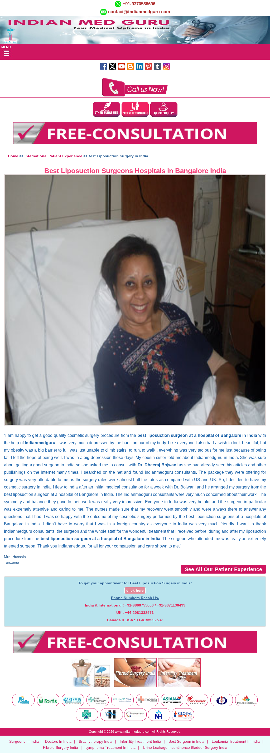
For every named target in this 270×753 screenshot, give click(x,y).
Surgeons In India (24, 741)
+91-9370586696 (138, 3)
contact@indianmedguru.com (139, 11)
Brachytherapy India (95, 741)
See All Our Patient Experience (223, 569)
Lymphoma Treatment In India (110, 747)
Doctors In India (58, 741)
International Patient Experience (53, 156)
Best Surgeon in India (186, 741)
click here (135, 590)
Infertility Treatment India (140, 741)
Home (13, 156)
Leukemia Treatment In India (236, 741)
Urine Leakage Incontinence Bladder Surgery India (185, 747)
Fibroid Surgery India (60, 747)
